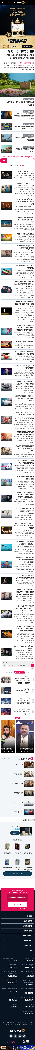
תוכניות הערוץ (27, 926)
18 (9, 665)
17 (12, 665)
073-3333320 (12, 976)
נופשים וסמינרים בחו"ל (27, 1011)
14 (21, 665)
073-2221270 (13, 1000)
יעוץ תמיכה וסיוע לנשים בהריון (27, 990)
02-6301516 (30, 984)
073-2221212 (13, 960)
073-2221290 (29, 1000)
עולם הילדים (28, 931)
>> (32, 668)
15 (18, 665)
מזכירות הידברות (29, 958)
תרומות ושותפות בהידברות (10, 958)
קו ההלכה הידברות (12, 980)
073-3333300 (12, 982)
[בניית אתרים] (26, 1041)
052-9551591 (29, 993)
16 (15, 665)
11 (29, 665)
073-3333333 (29, 1006)
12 (27, 665)
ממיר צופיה (31, 1004)
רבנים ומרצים (28, 941)
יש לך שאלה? (6, 759)
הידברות (18, 65)
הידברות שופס (13, 1004)
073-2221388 (29, 967)
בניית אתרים (26, 1043)
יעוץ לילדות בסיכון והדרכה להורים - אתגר (10, 972)
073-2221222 (29, 960)
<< (32, 662)
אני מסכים (16, 166)
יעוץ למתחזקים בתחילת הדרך (27, 972)
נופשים (15, 997)
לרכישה (15, 833)
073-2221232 (29, 976)
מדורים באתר (28, 921)
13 (24, 665)
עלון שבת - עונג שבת (28, 965)
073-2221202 (29, 1013)
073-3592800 (12, 967)
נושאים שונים (27, 936)
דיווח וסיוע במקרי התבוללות (9, 989)
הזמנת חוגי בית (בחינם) (27, 997)
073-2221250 (13, 1006)
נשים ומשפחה (27, 945)
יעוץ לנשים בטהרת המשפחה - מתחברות (28, 981)
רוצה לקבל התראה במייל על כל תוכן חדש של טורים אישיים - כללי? (17, 157)
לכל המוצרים (17, 873)
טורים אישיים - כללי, (25, 63)
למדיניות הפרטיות (14, 166)
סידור (30, 950)
